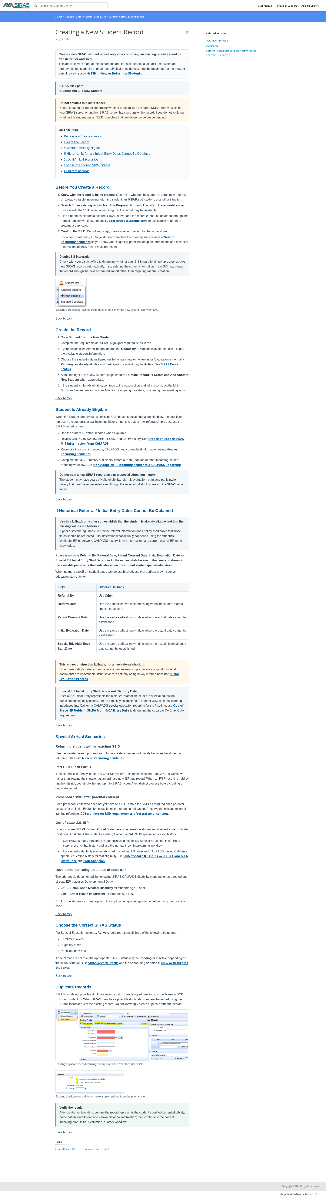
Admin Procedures (96, 16)
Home (58, 16)
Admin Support (309, 5)
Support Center (74, 16)
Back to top (63, 318)
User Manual (265, 5)
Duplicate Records (76, 171)
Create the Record (76, 142)
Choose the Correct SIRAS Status (87, 165)
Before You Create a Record (83, 136)
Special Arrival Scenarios (81, 159)
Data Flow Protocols (217, 40)
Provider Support (287, 5)
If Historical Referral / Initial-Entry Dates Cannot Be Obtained (107, 153)
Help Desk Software (292, 1194)
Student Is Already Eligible (82, 148)
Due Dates (212, 45)
